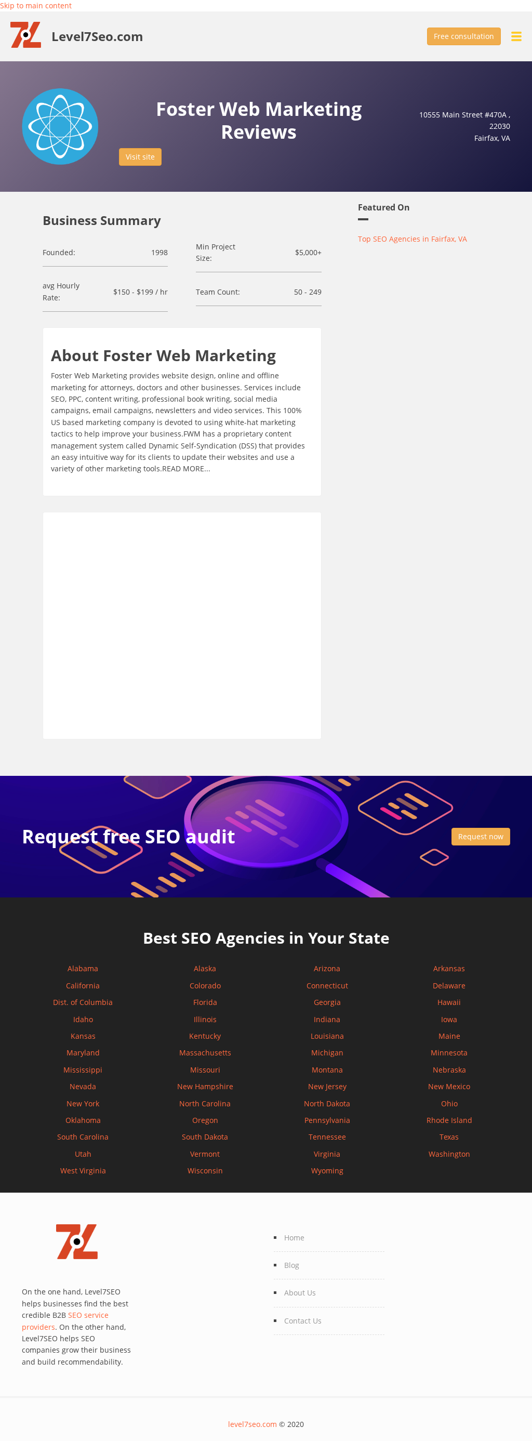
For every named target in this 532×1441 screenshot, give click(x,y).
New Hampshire (205, 1086)
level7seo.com (252, 1424)
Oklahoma (83, 1120)
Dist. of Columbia (83, 1002)
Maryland (83, 1052)
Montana (327, 1070)
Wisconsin (205, 1170)
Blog (291, 1265)
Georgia (327, 1002)
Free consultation (464, 36)
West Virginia (83, 1170)
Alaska (205, 968)
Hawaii (449, 1002)
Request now (480, 836)
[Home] (30, 34)
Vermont (205, 1154)
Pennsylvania (327, 1120)
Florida (205, 1002)
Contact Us (303, 1321)
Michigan (327, 1052)
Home (294, 1237)
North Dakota (327, 1103)
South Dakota (205, 1137)
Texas (449, 1137)
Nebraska (449, 1070)
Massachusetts (205, 1052)
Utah (83, 1154)
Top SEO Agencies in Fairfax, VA (412, 239)
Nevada (83, 1086)
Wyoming (327, 1170)
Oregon (205, 1120)
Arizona (327, 968)
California (83, 985)
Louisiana (327, 1036)
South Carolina (83, 1137)
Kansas (83, 1036)
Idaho (83, 1019)
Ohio (449, 1103)
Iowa (449, 1019)
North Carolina (205, 1103)
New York (82, 1103)
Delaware (449, 985)
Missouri (205, 1070)
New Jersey (327, 1086)
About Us (300, 1293)
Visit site (140, 157)
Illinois (205, 1019)
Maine (449, 1036)
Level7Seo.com (97, 36)
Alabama (83, 968)
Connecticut (327, 985)
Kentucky (205, 1036)
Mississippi (82, 1070)
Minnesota (449, 1052)
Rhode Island (449, 1120)
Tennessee (327, 1137)
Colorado (205, 985)
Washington (449, 1154)
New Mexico (449, 1086)
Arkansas (449, 968)
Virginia (327, 1154)
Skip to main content (36, 5)
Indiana (327, 1019)
